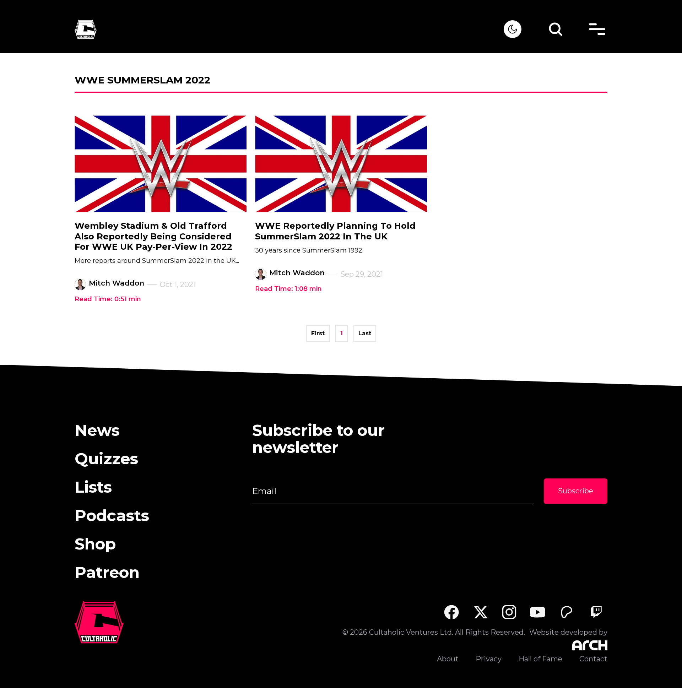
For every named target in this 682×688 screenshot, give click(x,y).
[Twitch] (595, 612)
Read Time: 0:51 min (108, 299)
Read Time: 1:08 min (288, 289)
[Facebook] (451, 612)
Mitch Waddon (116, 283)
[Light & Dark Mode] (512, 29)
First (318, 333)
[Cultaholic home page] (289, 29)
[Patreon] (566, 612)
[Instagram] (509, 612)
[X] (480, 612)
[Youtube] (538, 612)
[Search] (555, 29)
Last (364, 333)
